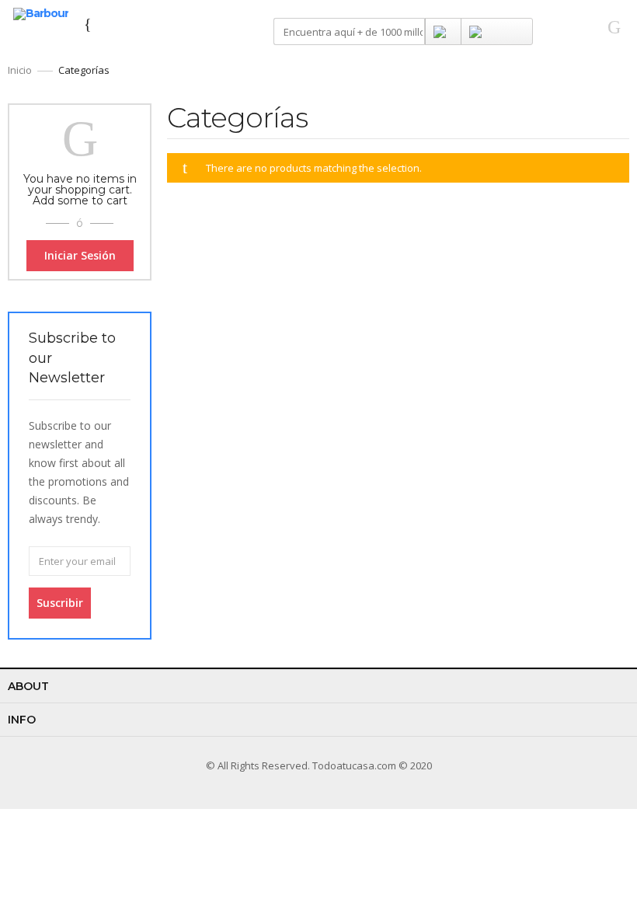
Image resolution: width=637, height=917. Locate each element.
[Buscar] (443, 31)
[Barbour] (40, 13)
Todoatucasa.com (354, 765)
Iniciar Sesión (80, 255)
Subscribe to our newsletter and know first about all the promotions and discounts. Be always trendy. (79, 472)
